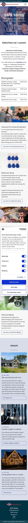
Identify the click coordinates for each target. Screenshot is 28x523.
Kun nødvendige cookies (14, 292)
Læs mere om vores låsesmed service (13, 146)
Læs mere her (7, 492)
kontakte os (20, 62)
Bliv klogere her (7, 398)
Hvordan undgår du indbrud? (11, 443)
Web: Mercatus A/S (20, 521)
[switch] (24, 261)
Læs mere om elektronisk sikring (12, 201)
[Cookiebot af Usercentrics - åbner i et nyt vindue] (19, 229)
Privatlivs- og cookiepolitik (9, 521)
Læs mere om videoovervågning (12, 332)
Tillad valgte (14, 287)
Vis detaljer (20, 277)
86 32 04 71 (14, 514)
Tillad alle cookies (14, 282)
